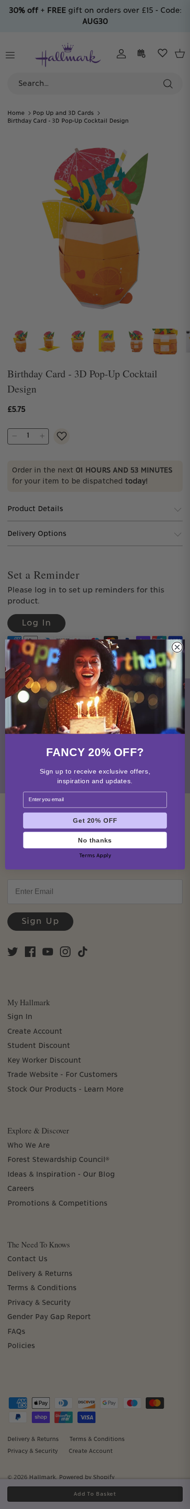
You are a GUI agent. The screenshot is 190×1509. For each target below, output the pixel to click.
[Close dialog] (177, 647)
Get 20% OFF (95, 820)
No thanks (95, 840)
